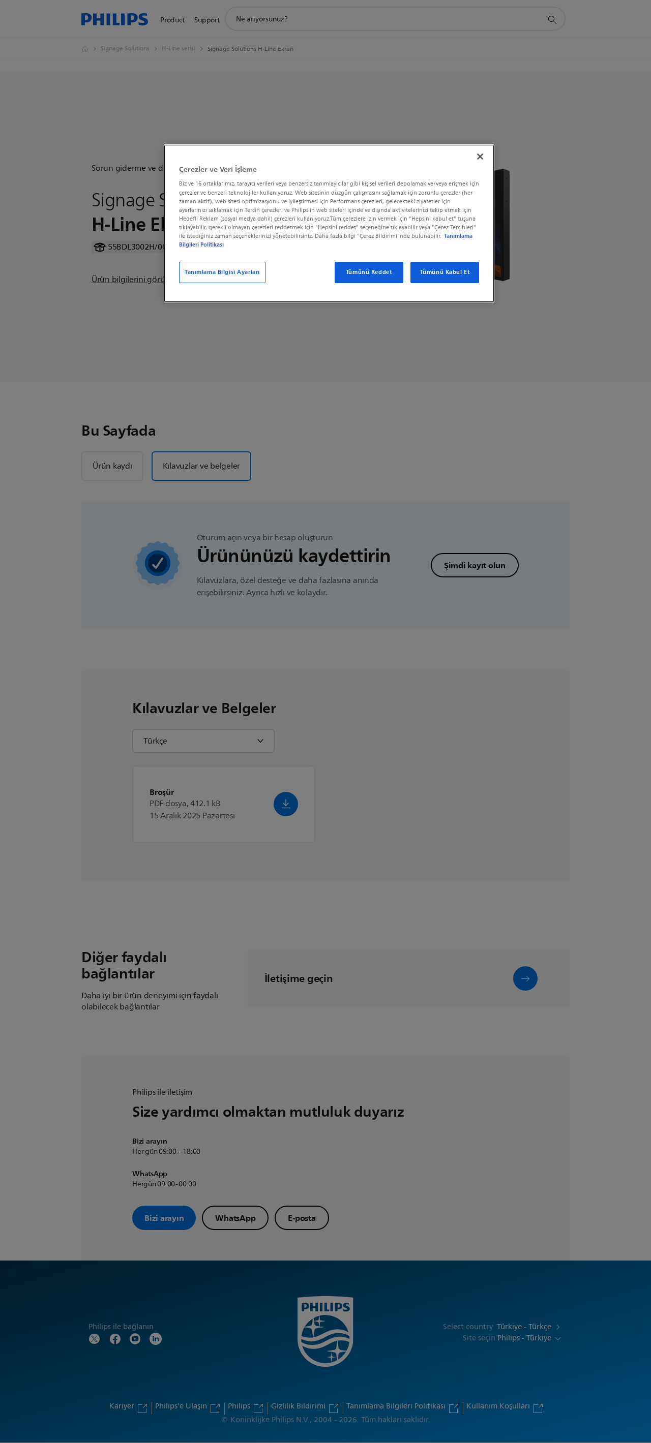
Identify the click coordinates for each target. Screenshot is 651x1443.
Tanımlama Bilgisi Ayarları (222, 272)
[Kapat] (480, 156)
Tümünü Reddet (369, 272)
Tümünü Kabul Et (445, 272)
